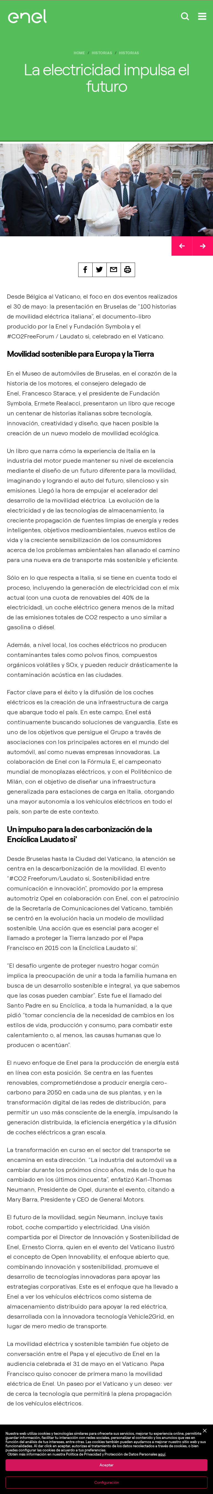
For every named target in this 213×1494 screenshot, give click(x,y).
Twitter (100, 270)
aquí (161, 1454)
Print (128, 270)
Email (114, 270)
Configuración (106, 1482)
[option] (106, 190)
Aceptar (106, 1465)
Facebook (85, 270)
